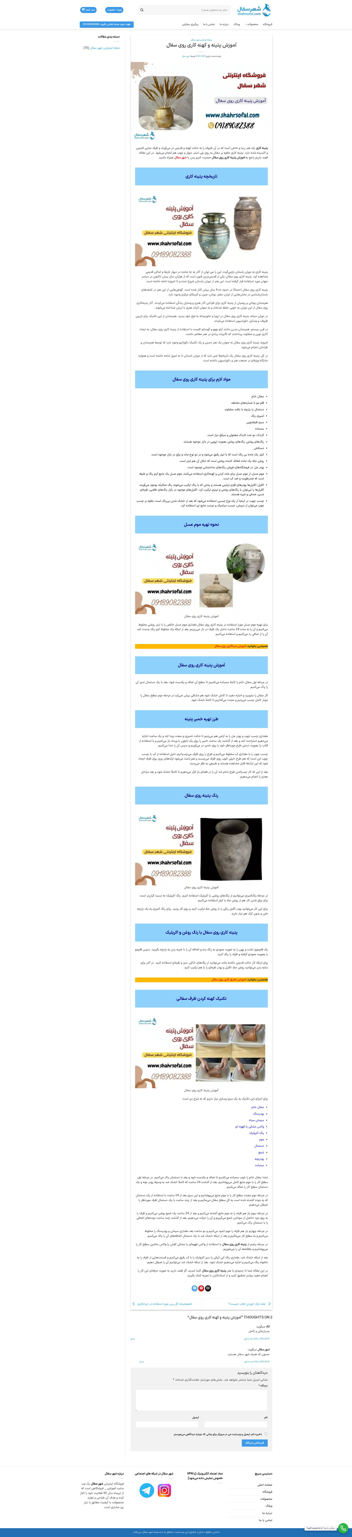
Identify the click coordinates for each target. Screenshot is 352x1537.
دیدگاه (263, 1386)
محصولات (252, 24)
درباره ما (224, 24)
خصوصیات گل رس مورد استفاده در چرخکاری (164, 1304)
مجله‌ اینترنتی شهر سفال (201, 40)
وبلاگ (236, 24)
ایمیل (195, 1417)
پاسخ (133, 1338)
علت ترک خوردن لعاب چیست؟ (247, 1304)
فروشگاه (267, 24)
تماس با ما (209, 24)
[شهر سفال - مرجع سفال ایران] (254, 10)
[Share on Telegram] (195, 1288)
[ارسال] (142, 10)
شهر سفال (186, 56)
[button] (114, 10)
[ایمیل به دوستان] (208, 1288)
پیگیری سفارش (190, 24)
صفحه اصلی (265, 1485)
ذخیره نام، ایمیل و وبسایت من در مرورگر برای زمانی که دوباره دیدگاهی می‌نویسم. (217, 1434)
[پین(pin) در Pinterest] (201, 1288)
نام (266, 1417)
